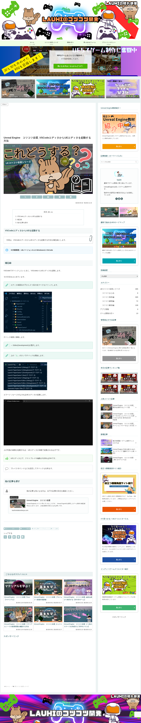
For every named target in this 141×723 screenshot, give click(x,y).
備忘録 (19, 219)
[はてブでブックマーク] (48, 197)
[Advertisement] (48, 119)
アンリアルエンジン (44, 528)
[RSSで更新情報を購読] (122, 199)
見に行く (119, 146)
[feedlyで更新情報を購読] (119, 199)
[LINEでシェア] (59, 197)
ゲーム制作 (55, 528)
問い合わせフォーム (71, 699)
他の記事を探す (22, 222)
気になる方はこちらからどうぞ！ (70, 66)
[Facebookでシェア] (36, 197)
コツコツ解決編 (26, 528)
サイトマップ (93, 699)
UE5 (35, 528)
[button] (71, 197)
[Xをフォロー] (116, 199)
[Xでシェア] (25, 197)
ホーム (46, 699)
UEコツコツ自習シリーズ (12, 528)
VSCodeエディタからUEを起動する (29, 216)
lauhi (119, 180)
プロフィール (83, 699)
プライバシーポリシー (56, 699)
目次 (45, 212)
